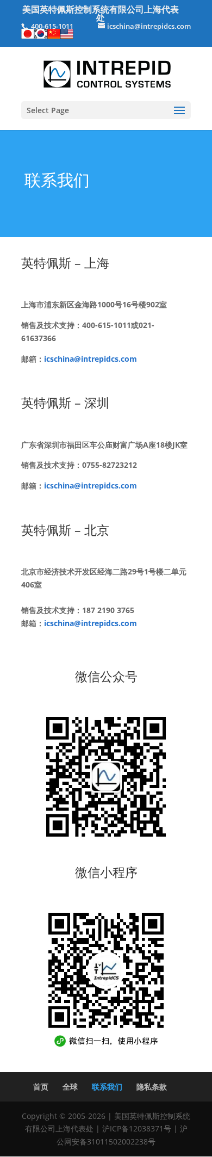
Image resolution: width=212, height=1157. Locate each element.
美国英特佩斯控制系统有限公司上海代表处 (100, 13)
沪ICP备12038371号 (136, 1128)
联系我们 (107, 1086)
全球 (70, 1086)
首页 (40, 1086)
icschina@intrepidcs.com (90, 359)
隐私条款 (151, 1086)
